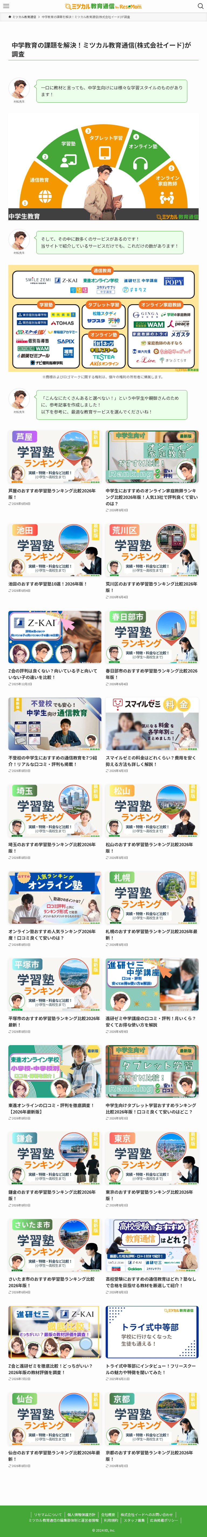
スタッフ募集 (134, 1520)
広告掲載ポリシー (164, 1520)
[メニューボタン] (6, 6)
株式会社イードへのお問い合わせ (146, 1514)
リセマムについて (48, 1514)
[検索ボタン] (201, 6)
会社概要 (108, 1514)
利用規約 (111, 1520)
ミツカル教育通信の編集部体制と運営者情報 (64, 1520)
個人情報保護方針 (81, 1514)
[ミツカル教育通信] (103, 6)
